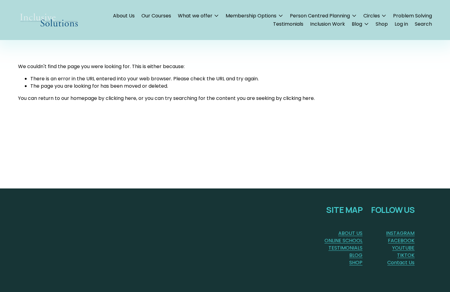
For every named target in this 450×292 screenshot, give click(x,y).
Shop (382, 23)
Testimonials (288, 23)
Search (423, 23)
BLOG (355, 255)
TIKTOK (405, 255)
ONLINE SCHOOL (343, 240)
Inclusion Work (327, 23)
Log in (401, 23)
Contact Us (400, 262)
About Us (124, 15)
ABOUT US (350, 233)
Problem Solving (412, 15)
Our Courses (156, 15)
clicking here (121, 98)
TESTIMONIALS (345, 247)
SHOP (355, 262)
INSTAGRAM (400, 233)
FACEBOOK (401, 240)
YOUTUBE (403, 247)
